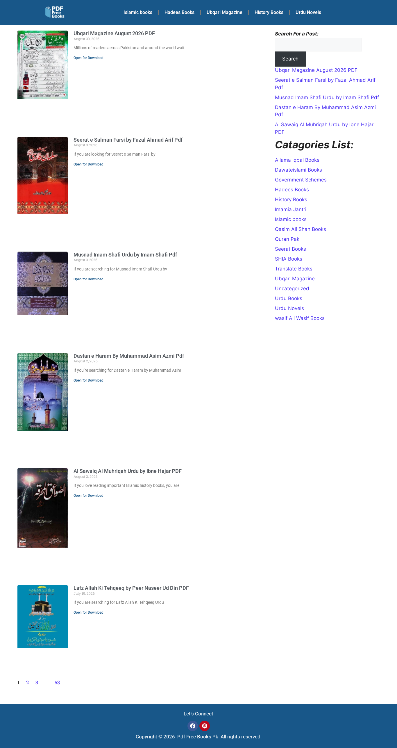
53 (57, 682)
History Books (269, 12)
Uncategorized (292, 288)
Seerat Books (290, 249)
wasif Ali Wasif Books (300, 318)
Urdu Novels (308, 12)
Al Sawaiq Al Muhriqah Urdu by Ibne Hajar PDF (128, 471)
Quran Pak (287, 239)
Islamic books (138, 12)
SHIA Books (288, 259)
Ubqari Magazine (224, 12)
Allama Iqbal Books (297, 160)
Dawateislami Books (298, 170)
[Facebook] (192, 726)
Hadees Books (179, 12)
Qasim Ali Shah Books (300, 229)
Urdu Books (288, 298)
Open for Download (88, 58)
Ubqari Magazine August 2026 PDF (114, 33)
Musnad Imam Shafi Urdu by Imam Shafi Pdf (125, 255)
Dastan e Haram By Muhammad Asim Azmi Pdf (129, 356)
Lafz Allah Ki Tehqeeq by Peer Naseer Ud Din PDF (131, 588)
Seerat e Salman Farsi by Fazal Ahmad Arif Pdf (128, 140)
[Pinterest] (204, 726)
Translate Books (293, 269)
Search (290, 59)
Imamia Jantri (290, 209)
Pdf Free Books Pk (197, 737)
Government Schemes (301, 180)
